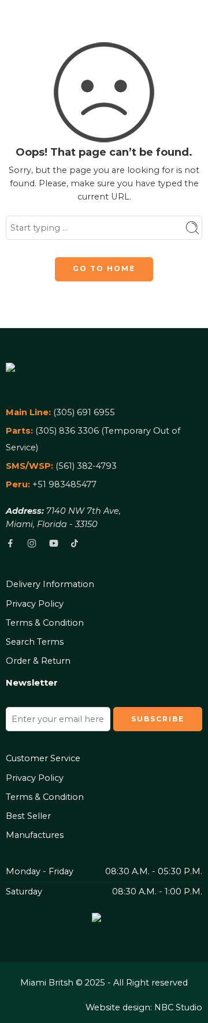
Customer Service (43, 758)
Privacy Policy (35, 604)
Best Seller (28, 816)
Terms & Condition (45, 623)
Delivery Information (50, 584)
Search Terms (35, 642)
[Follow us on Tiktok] (74, 543)
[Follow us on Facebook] (10, 543)
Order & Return (38, 661)
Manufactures (35, 835)
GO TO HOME (104, 268)
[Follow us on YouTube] (54, 543)
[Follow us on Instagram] (32, 543)
